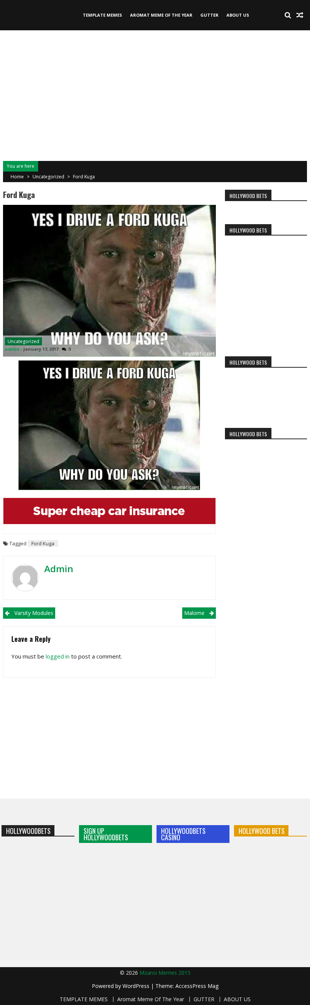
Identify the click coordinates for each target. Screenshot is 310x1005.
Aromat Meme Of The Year (161, 15)
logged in (58, 656)
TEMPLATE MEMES (102, 15)
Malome (194, 612)
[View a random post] (299, 15)
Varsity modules (33, 612)
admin (12, 349)
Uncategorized (48, 176)
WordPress (136, 985)
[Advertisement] (155, 95)
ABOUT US (237, 15)
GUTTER (209, 15)
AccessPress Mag (197, 985)
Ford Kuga (42, 543)
